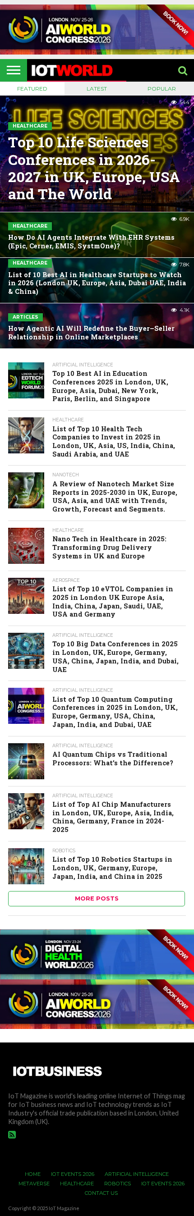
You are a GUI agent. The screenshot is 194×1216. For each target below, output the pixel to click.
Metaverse (34, 1183)
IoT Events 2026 (72, 1174)
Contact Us (101, 1193)
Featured (32, 88)
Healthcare (77, 1183)
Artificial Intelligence (137, 1174)
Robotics (117, 1183)
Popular (162, 88)
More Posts (97, 898)
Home (33, 1174)
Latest (97, 88)
